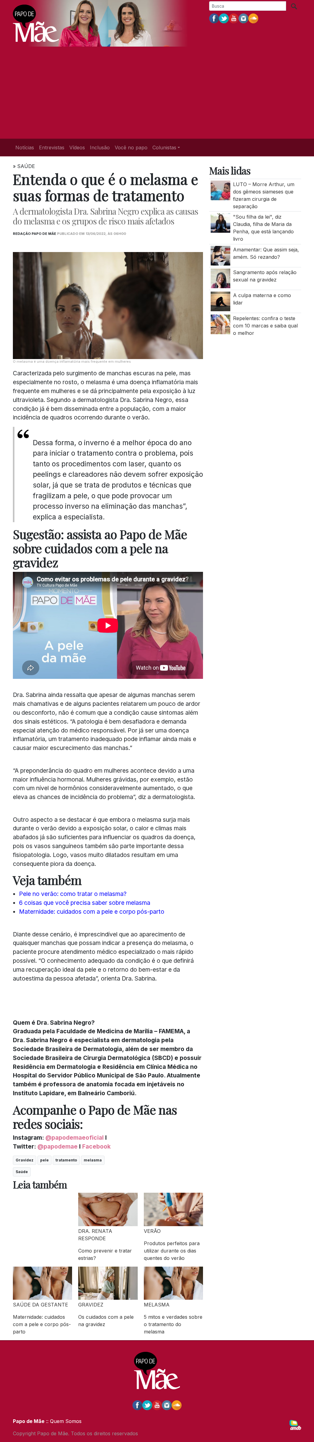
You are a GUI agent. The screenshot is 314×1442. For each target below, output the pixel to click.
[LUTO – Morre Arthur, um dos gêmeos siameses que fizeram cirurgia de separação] (220, 190)
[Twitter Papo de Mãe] (224, 18)
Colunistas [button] (164, 147)
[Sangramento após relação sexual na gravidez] (220, 278)
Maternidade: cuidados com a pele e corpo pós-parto (91, 911)
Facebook (96, 1146)
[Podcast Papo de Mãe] (253, 18)
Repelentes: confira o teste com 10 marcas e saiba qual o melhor (265, 325)
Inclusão (100, 147)
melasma (93, 1160)
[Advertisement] (157, 93)
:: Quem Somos (63, 1421)
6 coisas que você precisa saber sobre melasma (84, 902)
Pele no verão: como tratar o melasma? (73, 893)
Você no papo (131, 147)
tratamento (66, 1160)
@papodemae (57, 1146)
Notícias (24, 147)
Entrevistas (51, 147)
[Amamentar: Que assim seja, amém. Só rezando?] (220, 255)
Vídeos (77, 147)
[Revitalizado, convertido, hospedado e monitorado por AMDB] (295, 1424)
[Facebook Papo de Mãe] (214, 18)
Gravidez (24, 1160)
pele (44, 1160)
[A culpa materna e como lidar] (220, 301)
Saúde (22, 1171)
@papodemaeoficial (74, 1137)
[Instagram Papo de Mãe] (243, 18)
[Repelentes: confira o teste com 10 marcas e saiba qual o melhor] (220, 324)
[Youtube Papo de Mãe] (234, 18)
